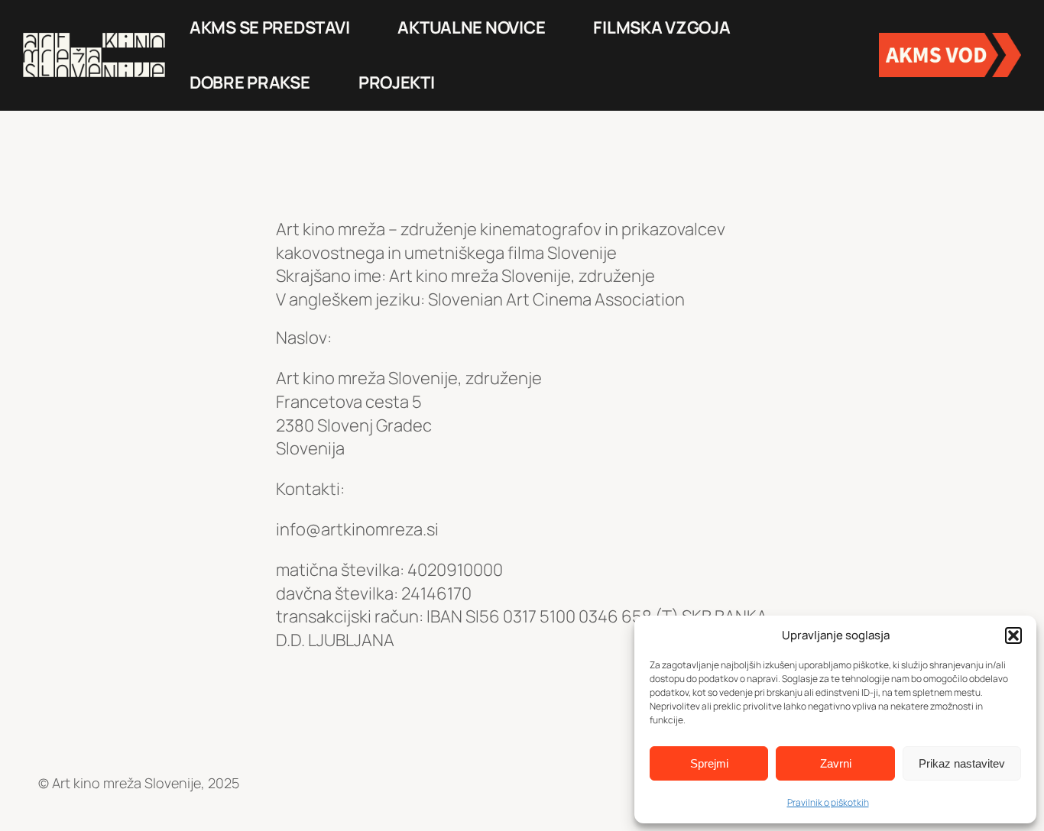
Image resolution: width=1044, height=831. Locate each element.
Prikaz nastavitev (962, 763)
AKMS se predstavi (269, 27)
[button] (1013, 635)
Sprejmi (709, 763)
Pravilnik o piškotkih (828, 802)
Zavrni (835, 763)
